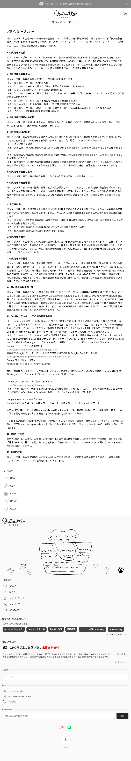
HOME (13, 501)
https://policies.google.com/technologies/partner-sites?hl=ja (38, 356)
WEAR (13, 486)
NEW (12, 478)
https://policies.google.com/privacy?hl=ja (28, 364)
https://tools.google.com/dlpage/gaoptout (29, 385)
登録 (122, 715)
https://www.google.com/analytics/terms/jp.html (32, 349)
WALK (13, 509)
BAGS (13, 493)
